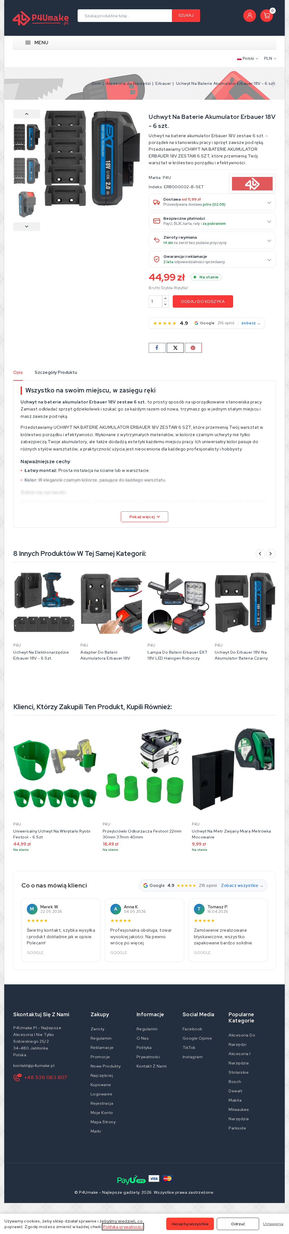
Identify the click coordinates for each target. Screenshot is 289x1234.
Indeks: (156, 186)
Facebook (192, 1028)
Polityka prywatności (123, 1226)
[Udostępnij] (157, 347)
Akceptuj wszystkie (190, 1223)
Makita (235, 1100)
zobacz (248, 323)
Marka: (155, 177)
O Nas (143, 1038)
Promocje (100, 1056)
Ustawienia (273, 1223)
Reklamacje (102, 1047)
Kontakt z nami (152, 1066)
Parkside (237, 1128)
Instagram (193, 1056)
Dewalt (235, 1090)
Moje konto (102, 1112)
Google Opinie (197, 1038)
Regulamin (101, 1038)
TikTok (189, 1047)
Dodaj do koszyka (203, 301)
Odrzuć (238, 1223)
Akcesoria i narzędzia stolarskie (240, 1063)
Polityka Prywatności (148, 1052)
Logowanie (102, 1094)
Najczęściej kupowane (102, 1080)
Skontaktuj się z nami (41, 1014)
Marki (96, 1131)
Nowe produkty (106, 1066)
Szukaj (186, 15)
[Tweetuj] (175, 347)
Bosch (235, 1081)
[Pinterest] (193, 347)
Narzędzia (239, 1118)
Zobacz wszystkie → (242, 885)
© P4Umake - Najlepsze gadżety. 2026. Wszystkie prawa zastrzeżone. (144, 1192)
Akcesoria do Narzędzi (242, 1040)
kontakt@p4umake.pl (33, 1065)
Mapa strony (103, 1121)
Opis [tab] (18, 372)
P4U (167, 177)
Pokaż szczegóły (67, 578)
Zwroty (97, 1028)
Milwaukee (239, 1109)
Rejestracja (102, 1103)
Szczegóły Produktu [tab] (56, 372)
